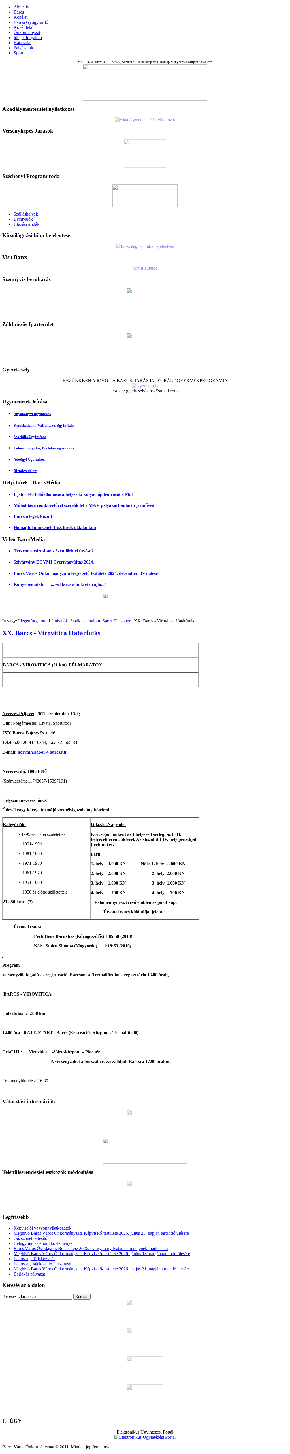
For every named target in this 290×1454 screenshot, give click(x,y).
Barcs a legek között (33, 516)
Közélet (20, 17)
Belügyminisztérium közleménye (43, 1243)
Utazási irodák (26, 224)
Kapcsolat (22, 42)
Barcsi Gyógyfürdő (31, 22)
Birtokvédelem (25, 471)
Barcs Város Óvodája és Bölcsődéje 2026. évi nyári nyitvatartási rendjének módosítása (91, 1248)
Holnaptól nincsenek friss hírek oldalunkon (55, 527)
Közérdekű (23, 27)
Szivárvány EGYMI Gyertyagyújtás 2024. (54, 562)
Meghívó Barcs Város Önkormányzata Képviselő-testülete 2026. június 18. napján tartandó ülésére (102, 1253)
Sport (18, 52)
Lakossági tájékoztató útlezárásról (44, 1263)
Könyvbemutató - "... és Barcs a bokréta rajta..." (60, 584)
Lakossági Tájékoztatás (34, 1258)
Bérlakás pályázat (29, 1274)
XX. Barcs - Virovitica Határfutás (51, 633)
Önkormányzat (27, 32)
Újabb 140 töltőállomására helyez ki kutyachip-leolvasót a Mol (73, 494)
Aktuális (21, 7)
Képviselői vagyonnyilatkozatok (42, 1228)
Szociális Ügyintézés (30, 437)
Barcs (19, 12)
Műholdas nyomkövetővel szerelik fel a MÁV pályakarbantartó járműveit (84, 505)
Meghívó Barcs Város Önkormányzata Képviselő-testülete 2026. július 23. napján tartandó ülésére (101, 1233)
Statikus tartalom (85, 620)
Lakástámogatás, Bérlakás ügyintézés (44, 448)
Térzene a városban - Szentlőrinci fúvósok (54, 551)
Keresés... (11, 1296)
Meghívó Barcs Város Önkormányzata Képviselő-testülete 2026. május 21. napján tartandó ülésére (102, 1268)
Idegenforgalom (28, 37)
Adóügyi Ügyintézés (29, 459)
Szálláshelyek (26, 214)
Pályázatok (23, 47)
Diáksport (123, 620)
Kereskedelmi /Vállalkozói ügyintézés (44, 425)
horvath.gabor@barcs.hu (42, 752)
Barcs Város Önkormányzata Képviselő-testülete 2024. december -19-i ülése (86, 573)
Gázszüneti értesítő (30, 1238)
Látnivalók (23, 219)
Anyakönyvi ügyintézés (32, 414)
